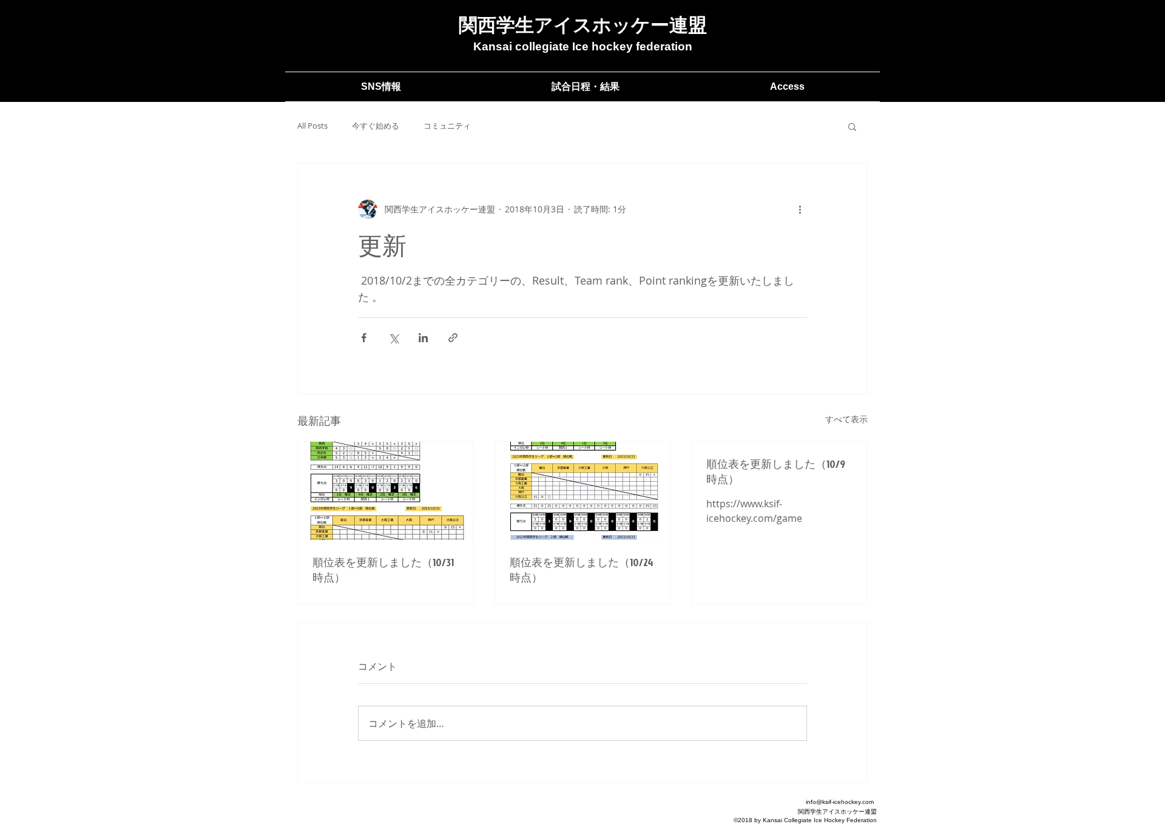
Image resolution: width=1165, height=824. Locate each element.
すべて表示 (846, 419)
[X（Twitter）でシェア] (393, 337)
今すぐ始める (375, 126)
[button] (852, 126)
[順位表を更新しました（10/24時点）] (582, 491)
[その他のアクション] (799, 209)
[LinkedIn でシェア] (423, 337)
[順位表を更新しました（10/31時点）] (385, 491)
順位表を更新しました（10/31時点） (383, 570)
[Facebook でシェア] (364, 337)
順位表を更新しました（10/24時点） (581, 570)
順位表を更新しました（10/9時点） (775, 471)
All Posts (312, 126)
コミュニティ (447, 126)
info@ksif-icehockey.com (840, 802)
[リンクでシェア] (453, 337)
